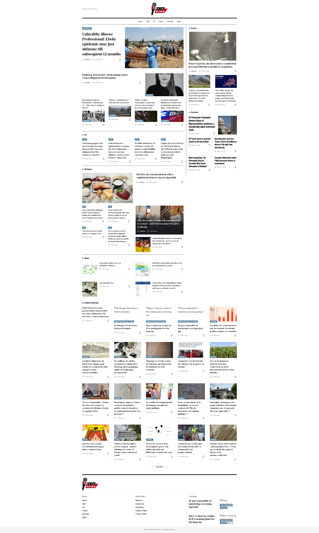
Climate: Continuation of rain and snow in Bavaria (119, 101)
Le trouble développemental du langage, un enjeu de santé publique (159, 405)
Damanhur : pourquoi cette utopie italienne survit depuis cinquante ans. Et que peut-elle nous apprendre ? (223, 406)
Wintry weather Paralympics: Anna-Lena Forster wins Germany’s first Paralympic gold (145, 104)
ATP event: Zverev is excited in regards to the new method (199, 140)
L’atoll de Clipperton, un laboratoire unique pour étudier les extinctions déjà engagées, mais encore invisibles (94, 367)
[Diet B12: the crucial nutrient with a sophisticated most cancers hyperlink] (107, 188)
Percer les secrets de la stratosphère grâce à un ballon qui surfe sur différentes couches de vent (159, 448)
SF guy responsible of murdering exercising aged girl (190, 328)
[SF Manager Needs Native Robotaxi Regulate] (127, 314)
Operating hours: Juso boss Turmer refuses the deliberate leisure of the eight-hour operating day (226, 143)
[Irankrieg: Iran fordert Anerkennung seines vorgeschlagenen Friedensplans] (164, 84)
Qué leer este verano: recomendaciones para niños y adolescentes (93, 446)
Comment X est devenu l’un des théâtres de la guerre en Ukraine (191, 364)
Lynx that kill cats (106, 283)
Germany (87, 28)
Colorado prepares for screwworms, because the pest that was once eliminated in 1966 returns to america (92, 149)
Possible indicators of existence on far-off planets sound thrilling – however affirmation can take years (146, 149)
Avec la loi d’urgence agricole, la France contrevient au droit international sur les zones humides (222, 367)
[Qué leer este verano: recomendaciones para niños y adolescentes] (95, 433)
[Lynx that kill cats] (89, 289)
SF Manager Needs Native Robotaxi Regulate (125, 327)
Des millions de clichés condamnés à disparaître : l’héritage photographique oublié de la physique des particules (126, 367)
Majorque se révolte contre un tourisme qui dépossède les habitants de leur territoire (158, 365)
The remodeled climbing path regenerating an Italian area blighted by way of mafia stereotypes (92, 214)
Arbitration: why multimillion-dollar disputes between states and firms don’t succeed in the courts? (167, 285)
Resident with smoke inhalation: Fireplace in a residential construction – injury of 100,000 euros (171, 104)
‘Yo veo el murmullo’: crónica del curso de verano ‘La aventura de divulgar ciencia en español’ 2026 (95, 406)
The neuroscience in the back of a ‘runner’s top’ (92, 232)
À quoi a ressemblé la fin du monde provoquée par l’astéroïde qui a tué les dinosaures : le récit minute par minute (199, 95)
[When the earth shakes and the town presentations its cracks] (142, 269)
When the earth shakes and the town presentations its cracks (167, 264)
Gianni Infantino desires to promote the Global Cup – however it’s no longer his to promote (167, 241)
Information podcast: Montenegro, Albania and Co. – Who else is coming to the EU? (93, 104)
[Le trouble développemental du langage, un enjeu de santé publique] (159, 391)
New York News (120, 321)
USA (84, 139)
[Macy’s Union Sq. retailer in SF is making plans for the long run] (159, 314)
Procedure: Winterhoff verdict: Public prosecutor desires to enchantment (226, 160)
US (85, 135)
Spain (86, 258)
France (213, 321)
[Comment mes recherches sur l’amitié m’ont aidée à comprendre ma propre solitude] (191, 433)
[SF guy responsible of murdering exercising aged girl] (191, 314)
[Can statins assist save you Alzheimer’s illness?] (89, 269)
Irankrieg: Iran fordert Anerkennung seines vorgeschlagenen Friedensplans (105, 76)
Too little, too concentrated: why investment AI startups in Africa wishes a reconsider (223, 328)
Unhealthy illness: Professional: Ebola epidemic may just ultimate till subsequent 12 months (101, 44)
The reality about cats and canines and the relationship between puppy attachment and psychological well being (225, 95)
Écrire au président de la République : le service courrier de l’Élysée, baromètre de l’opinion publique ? (189, 408)
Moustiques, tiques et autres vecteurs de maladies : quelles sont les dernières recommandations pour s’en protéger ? (127, 408)
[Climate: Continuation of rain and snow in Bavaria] (120, 111)
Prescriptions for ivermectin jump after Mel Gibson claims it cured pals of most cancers (118, 214)
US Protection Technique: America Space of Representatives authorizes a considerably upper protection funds (202, 123)
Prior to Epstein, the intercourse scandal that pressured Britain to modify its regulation (212, 65)
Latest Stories (91, 302)
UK (84, 202)
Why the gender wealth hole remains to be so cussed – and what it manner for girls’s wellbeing (158, 223)
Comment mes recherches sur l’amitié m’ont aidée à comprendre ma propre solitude (190, 448)
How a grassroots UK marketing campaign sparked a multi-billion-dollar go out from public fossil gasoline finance (118, 236)
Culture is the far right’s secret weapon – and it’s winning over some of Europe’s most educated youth (125, 449)
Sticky (130, 321)
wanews (87, 60)
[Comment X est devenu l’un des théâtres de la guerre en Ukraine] (191, 350)
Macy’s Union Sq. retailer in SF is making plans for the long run (158, 328)
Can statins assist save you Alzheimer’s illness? (110, 264)
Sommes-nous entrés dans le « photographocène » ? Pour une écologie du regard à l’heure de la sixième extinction (223, 449)
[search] (233, 9)
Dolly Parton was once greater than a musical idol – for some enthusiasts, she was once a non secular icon (95, 312)
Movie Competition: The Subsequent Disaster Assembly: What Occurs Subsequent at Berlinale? (198, 162)
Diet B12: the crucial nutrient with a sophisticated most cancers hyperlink (156, 176)
